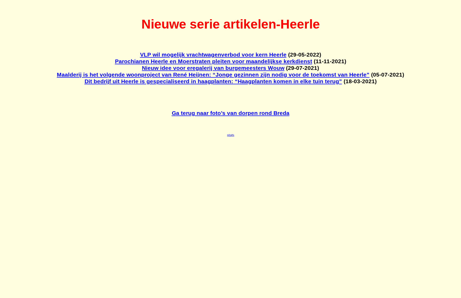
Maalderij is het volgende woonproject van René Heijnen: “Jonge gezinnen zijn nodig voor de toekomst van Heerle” (213, 74)
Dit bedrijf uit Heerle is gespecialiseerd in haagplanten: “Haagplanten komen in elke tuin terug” (213, 81)
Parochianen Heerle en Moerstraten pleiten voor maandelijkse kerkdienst (213, 61)
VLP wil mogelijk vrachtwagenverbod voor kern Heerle (213, 54)
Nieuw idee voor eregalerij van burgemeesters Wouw (213, 68)
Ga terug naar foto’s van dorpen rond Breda (230, 113)
